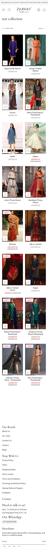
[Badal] (12, 138)
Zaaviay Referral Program (12, 488)
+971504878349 (9, 521)
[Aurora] (12, 94)
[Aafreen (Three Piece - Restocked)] (12, 359)
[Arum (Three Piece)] (12, 182)
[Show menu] (3, 10)
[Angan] (35, 269)
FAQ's (4, 465)
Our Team (6, 436)
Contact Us (7, 440)
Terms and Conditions (11, 479)
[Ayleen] (35, 138)
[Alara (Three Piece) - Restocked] (35, 94)
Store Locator (8, 474)
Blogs (4, 450)
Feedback (6, 493)
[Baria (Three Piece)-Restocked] (12, 313)
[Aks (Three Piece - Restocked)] (35, 359)
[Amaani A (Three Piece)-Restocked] (35, 313)
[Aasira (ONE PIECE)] (12, 50)
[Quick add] (5, 63)
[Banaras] (12, 226)
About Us (6, 431)
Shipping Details (9, 469)
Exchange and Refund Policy (14, 483)
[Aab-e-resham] (35, 226)
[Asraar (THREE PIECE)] (35, 50)
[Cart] (44, 10)
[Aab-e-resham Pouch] (12, 269)
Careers (5, 445)
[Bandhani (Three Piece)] (35, 182)
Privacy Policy (7, 460)
